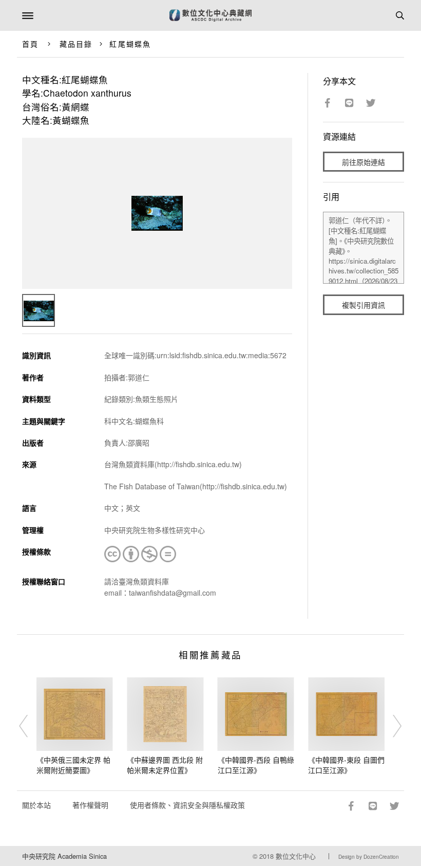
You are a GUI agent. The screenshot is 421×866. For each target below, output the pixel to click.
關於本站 (36, 805)
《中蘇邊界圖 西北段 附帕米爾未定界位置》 (165, 764)
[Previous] (30, 726)
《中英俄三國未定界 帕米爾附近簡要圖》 (73, 764)
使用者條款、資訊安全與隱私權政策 (187, 805)
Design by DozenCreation (368, 856)
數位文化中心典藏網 (210, 15)
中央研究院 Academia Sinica (64, 856)
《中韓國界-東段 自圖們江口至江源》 (346, 764)
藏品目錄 (76, 44)
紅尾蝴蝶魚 (130, 44)
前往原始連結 (363, 162)
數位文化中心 (296, 856)
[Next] (390, 726)
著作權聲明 (90, 805)
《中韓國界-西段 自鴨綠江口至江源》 (256, 764)
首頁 (30, 44)
